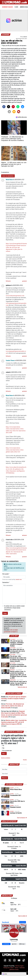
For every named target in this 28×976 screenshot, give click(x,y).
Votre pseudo (5, 574)
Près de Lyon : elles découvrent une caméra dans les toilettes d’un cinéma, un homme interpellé (18, 658)
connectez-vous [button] (19, 579)
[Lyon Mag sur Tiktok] (23, 961)
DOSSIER (12, 787)
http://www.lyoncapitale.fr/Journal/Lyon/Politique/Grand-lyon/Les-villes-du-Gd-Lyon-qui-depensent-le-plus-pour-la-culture (16, 247)
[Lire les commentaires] (18, 111)
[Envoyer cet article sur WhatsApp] (17, 106)
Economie (5, 34)
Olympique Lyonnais (15, 807)
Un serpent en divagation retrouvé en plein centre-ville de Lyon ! (18, 666)
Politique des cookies (8, 968)
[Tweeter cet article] (8, 106)
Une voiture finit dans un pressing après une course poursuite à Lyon (17, 651)
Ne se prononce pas (7, 750)
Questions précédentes (5, 758)
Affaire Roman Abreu (16, 789)
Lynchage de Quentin (16, 813)
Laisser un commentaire (8, 176)
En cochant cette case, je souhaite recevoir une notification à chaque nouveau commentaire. (14, 608)
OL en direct (13, 639)
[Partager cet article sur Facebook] (3, 106)
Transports (13, 679)
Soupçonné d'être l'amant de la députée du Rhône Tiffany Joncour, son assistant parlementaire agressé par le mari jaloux (14, 714)
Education (12, 669)
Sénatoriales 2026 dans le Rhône (17, 802)
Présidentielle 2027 (15, 795)
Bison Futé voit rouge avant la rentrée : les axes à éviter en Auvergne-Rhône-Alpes (18, 683)
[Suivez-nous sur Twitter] (9, 961)
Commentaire (6, 582)
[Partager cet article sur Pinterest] (13, 106)
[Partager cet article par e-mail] (14, 111)
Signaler (25, 281)
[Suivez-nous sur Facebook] (14, 933)
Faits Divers (12, 647)
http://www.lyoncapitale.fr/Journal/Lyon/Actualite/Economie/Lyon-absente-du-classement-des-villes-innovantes (16, 551)
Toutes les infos (22, 687)
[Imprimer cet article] (9, 111)
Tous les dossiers (21, 818)
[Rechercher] (25, 2)
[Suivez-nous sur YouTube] (18, 961)
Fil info (16, 7)
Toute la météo (22, 916)
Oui (3, 745)
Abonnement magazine (7, 7)
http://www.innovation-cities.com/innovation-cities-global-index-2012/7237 (15, 450)
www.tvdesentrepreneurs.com (15, 295)
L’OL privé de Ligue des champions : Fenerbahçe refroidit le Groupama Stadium (17, 643)
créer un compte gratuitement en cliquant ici (11, 631)
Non (3, 748)
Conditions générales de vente (17, 968)
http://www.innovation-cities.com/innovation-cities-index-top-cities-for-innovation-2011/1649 (16, 430)
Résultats (25, 759)
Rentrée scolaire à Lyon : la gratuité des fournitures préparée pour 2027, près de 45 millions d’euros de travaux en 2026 (18, 674)
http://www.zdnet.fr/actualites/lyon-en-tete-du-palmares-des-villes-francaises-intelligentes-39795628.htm (16, 470)
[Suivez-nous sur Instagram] (14, 961)
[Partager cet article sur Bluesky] (22, 106)
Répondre (9, 281)
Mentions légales (19, 966)
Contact (16, 968)
